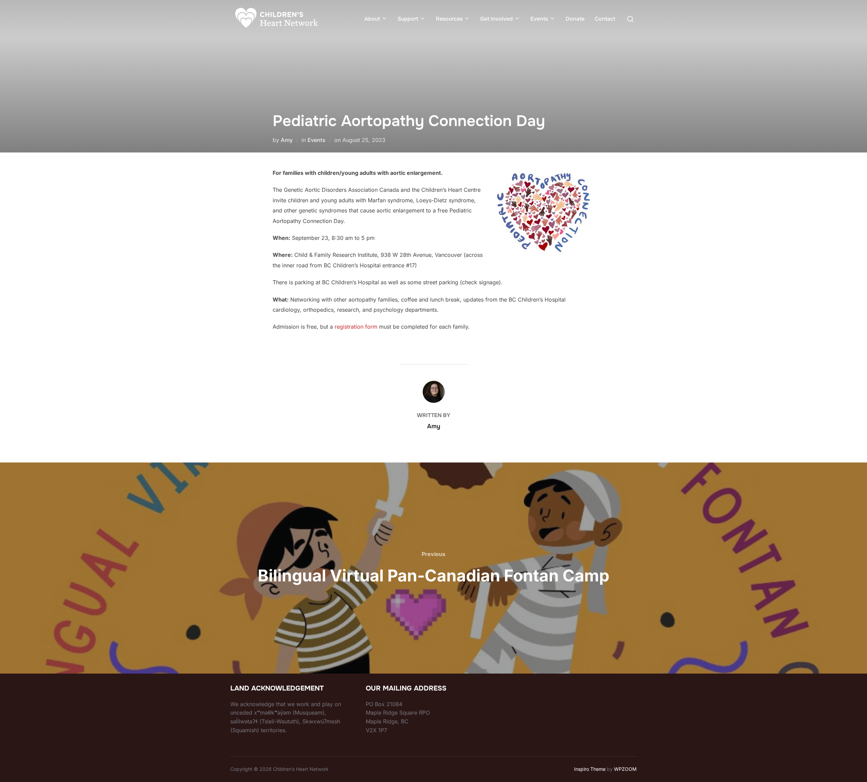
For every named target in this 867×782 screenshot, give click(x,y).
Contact (605, 18)
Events (539, 18)
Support (408, 18)
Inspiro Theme (590, 769)
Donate (575, 18)
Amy (287, 140)
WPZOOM (625, 769)
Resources (449, 18)
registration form (356, 326)
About (372, 18)
